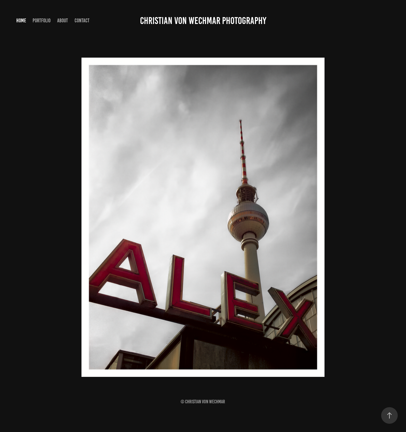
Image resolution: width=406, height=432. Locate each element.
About (62, 20)
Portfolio (42, 20)
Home (21, 20)
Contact (82, 20)
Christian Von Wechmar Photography (203, 20)
